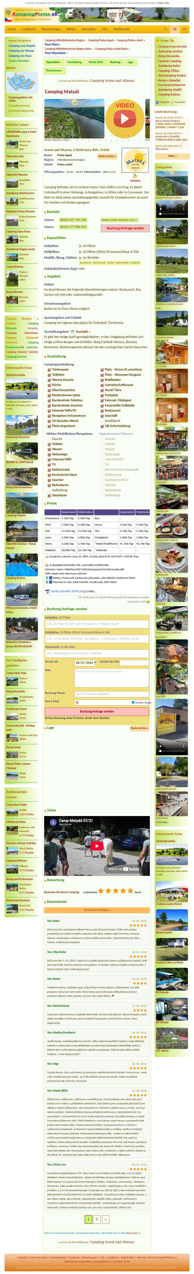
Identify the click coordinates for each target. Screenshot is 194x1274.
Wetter (71, 29)
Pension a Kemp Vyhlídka (21, 843)
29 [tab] (105, 140)
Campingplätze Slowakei (165, 1268)
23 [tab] (71, 140)
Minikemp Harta (15, 822)
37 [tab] (94, 145)
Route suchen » (108, 156)
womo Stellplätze (20, 40)
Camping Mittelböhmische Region (65, 40)
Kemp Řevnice (14, 292)
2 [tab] (54, 136)
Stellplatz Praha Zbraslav (20, 211)
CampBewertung (19, 105)
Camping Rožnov (15, 578)
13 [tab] (117, 136)
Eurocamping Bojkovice (171, 85)
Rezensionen (53, 70)
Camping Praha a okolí (130, 40)
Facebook (74, 1257)
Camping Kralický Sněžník (22, 352)
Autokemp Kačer (169, 66)
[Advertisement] (22, 941)
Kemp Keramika (16, 375)
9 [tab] (94, 136)
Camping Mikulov (16, 861)
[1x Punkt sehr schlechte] (101, 891)
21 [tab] (60, 140)
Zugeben (165, 102)
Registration (128, 1257)
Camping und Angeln (22, 45)
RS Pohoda (162, 992)
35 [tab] (140, 140)
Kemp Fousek (164, 932)
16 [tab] (134, 136)
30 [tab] (111, 140)
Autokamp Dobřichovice (20, 193)
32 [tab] (122, 140)
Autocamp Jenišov (170, 51)
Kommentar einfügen (97, 910)
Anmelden (89, 29)
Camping (32, 328)
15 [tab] (128, 136)
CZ (165, 29)
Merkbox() (121, 29)
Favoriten (180, 102)
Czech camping (38, 1257)
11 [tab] (105, 136)
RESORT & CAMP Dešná (19, 462)
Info (104, 29)
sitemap (141, 1257)
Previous (46, 121)
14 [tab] (122, 136)
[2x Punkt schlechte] (108, 891)
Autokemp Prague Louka (20, 249)
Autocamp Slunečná (17, 437)
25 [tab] (83, 140)
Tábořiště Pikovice (17, 175)
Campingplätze (57, 1257)
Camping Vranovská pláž (172, 46)
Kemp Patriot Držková (167, 137)
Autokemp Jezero (16, 709)
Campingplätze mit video (21, 99)
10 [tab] (100, 136)
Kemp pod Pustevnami (19, 879)
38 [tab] (100, 145)
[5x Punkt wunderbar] (130, 891)
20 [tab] (54, 140)
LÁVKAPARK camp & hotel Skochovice (21, 134)
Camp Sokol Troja (16, 673)
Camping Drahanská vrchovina (22, 340)
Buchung (115, 62)
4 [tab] (66, 136)
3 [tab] (60, 136)
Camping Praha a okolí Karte (111, 49)
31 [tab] (117, 140)
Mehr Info (163, 3)
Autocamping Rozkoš (172, 75)
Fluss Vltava (52, 44)
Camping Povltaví (16, 357)
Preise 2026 (96, 62)
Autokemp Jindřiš (170, 90)
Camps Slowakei (19, 60)
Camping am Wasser (21, 50)
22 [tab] (66, 140)
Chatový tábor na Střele (169, 962)
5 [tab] (71, 136)
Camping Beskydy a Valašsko (22, 321)
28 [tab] (100, 140)
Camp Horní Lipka (16, 804)
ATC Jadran (162, 1050)
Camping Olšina (168, 71)
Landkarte (29, 29)
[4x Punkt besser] (123, 891)
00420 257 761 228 (73, 220)
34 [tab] (134, 140)
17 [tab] (140, 136)
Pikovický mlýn (15, 156)
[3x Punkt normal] (116, 891)
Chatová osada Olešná (169, 904)
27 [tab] (94, 140)
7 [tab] (83, 136)
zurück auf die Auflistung (73, 81)
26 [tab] (88, 140)
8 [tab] (88, 136)
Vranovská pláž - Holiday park (20, 728)
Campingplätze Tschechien (33, 1268)
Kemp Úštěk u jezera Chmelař (18, 766)
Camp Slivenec (14, 267)
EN (184, 29)
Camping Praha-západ (100, 40)
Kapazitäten (53, 62)
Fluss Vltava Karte (55, 53)
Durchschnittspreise (21, 110)
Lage (130, 62)
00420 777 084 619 (73, 227)
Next (147, 121)
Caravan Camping (169, 61)
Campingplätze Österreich (104, 1268)
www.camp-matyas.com (118, 220)
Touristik (82, 332)
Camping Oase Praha (18, 231)
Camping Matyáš (15, 515)
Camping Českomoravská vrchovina (22, 345)
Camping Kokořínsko (22, 333)
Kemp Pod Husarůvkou (19, 487)
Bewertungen (51, 29)
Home (12, 29)
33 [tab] (128, 140)
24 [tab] (77, 140)
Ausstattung (74, 62)
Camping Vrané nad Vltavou (112, 81)
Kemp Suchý (13, 747)
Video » (172, 156)
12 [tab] (111, 136)
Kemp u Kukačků (169, 80)
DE (175, 29)
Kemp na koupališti (166, 124)
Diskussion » (133, 1233)
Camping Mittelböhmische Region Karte (68, 49)
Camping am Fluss (20, 56)
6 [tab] (77, 136)
